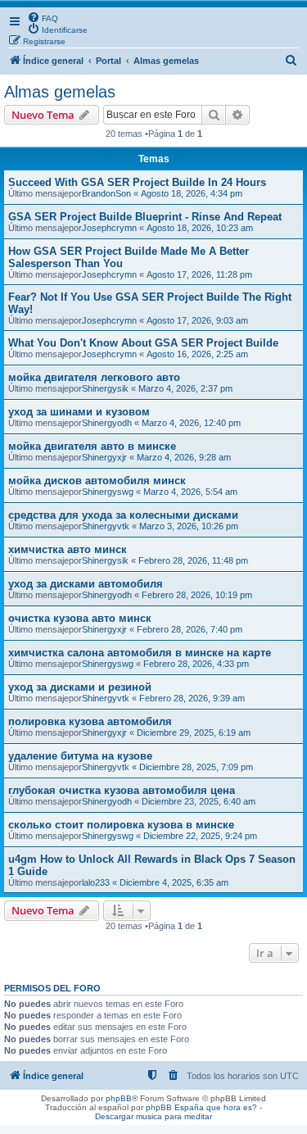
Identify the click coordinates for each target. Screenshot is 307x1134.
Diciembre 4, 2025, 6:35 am (174, 882)
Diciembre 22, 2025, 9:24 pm (200, 836)
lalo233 (96, 882)
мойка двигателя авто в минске (92, 446)
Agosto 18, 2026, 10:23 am (200, 228)
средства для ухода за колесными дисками (123, 515)
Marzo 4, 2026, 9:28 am (184, 457)
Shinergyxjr (104, 457)
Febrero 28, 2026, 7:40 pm (189, 629)
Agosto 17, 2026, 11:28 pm (199, 274)
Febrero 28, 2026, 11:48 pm (193, 560)
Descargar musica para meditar (153, 1116)
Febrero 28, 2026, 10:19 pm (197, 595)
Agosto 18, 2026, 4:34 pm (191, 193)
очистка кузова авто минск (79, 618)
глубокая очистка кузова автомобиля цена (121, 790)
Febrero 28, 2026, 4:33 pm (196, 664)
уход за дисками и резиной (79, 687)
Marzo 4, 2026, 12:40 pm (191, 423)
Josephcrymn (109, 228)
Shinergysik (105, 388)
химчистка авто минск (67, 549)
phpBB (119, 1098)
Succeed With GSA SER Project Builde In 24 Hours (137, 182)
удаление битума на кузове (80, 756)
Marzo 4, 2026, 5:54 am (190, 492)
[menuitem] (42, 17)
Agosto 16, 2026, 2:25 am (197, 354)
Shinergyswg (107, 492)
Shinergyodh (107, 423)
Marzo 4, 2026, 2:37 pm (185, 388)
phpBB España (175, 1107)
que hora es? (231, 1107)
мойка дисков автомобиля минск (97, 480)
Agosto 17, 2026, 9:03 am (197, 320)
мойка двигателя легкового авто (94, 377)
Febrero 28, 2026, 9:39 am (192, 698)
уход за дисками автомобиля (85, 584)
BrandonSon (106, 193)
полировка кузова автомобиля (90, 721)
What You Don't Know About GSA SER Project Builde (143, 343)
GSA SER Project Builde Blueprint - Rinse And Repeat (145, 217)
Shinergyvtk (105, 526)
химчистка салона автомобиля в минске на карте (139, 652)
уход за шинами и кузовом (79, 412)
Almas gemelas (59, 92)
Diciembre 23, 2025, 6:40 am (198, 801)
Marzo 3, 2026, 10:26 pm (188, 526)
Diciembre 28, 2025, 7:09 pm (196, 767)
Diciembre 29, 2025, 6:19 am (194, 732)
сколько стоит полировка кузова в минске (121, 825)
